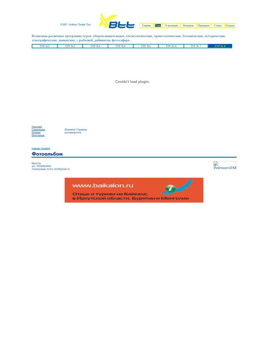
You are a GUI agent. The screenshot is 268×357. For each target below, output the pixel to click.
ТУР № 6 (171, 46)
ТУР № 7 (196, 46)
